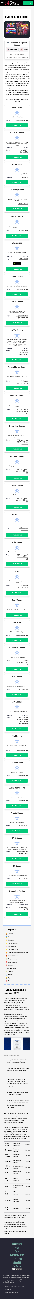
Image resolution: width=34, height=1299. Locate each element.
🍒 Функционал (11, 946)
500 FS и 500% (23, 825)
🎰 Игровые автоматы (13, 978)
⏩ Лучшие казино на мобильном (17, 953)
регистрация (28, 3)
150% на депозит (22, 289)
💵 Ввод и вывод (11, 959)
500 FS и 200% (23, 879)
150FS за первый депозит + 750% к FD (22, 471)
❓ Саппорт (9, 965)
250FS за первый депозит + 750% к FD (22, 557)
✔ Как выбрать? (11, 968)
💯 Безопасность (11, 962)
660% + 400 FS (23, 204)
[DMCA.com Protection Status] (17, 1270)
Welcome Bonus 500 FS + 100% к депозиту (22, 442)
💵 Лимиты (9, 971)
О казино (8, 1289)
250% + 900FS (23, 259)
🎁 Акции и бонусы (12, 956)
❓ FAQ (8, 981)
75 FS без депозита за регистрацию (23, 352)
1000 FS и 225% (23, 230)
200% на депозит (22, 120)
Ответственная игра (11, 1292)
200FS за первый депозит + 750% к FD (22, 500)
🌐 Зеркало (9, 975)
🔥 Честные (10, 940)
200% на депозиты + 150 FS (22, 662)
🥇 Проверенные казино (14, 937)
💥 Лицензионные (12, 943)
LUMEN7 (25, 177)
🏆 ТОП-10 (9, 934)
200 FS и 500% (23, 689)
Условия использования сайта (14, 1287)
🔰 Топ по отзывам (12, 949)
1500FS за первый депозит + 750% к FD (22, 411)
